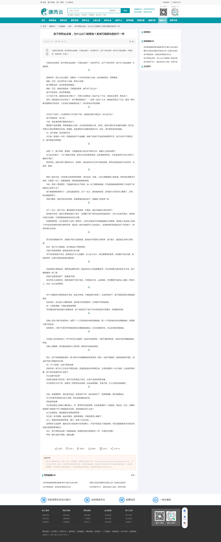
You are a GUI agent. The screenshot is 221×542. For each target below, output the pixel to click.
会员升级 (129, 518)
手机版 (52, 2)
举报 (82, 449)
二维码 (61, 2)
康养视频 (130, 20)
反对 (71, 449)
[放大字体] (130, 41)
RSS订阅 (124, 531)
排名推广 (129, 522)
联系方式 (63, 531)
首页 (43, 20)
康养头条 (107, 20)
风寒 (104, 15)
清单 (69, 2)
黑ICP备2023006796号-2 (60, 535)
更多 (133, 475)
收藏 (93, 449)
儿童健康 (61, 26)
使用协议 (72, 531)
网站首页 (45, 531)
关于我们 (54, 531)
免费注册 (45, 515)
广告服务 (87, 518)
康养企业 (85, 20)
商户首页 (129, 515)
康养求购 (74, 20)
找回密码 (45, 522)
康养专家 (173, 20)
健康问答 (152, 20)
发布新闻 (108, 515)
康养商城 (52, 20)
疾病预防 (91, 15)
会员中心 (87, 522)
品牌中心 (118, 20)
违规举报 (66, 518)
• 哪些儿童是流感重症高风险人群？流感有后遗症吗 (107, 483)
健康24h (162, 20)
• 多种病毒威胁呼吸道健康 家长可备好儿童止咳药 (60, 483)
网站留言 (66, 515)
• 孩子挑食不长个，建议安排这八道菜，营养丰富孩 (107, 487)
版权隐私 (80, 531)
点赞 (60, 449)
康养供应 (63, 20)
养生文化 (99, 15)
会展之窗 (96, 20)
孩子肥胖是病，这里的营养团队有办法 (157, 54)
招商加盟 (141, 20)
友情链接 (66, 522)
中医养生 (84, 15)
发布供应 (108, 518)
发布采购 (108, 522)
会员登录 (45, 518)
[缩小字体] (133, 41)
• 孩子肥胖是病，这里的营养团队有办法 (56, 487)
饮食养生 (77, 15)
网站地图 (87, 515)
